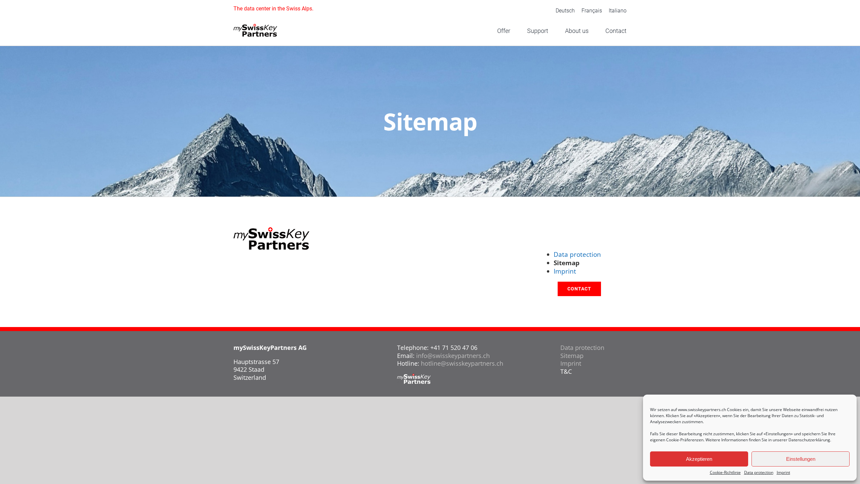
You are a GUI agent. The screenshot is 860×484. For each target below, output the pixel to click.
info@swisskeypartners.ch (453, 356)
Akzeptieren (699, 459)
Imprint (783, 472)
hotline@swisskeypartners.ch (462, 363)
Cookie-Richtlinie (725, 472)
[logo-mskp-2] (255, 27)
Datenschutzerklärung (809, 440)
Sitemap (572, 356)
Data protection (758, 472)
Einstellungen (800, 459)
